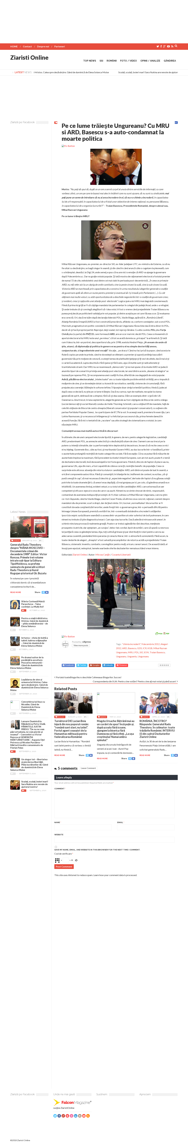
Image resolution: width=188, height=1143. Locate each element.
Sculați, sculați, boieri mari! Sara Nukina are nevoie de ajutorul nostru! (146, 72)
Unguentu (132, 656)
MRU (131, 652)
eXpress (86, 641)
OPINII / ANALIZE (150, 60)
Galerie (103, 717)
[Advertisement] (94, 20)
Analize (17, 540)
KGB (149, 648)
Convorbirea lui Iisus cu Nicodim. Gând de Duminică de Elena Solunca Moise (33, 705)
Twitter (83, 665)
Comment (60, 789)
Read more (59, 755)
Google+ (96, 665)
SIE (141, 652)
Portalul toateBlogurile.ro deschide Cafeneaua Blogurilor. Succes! (88, 677)
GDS (139, 648)
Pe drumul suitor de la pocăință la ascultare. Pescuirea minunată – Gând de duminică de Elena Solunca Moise (26, 662)
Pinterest (123, 665)
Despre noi (43, 46)
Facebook (69, 665)
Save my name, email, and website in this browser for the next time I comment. (97, 850)
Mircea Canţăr (102, 554)
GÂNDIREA (170, 60)
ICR (145, 648)
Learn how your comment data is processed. (115, 875)
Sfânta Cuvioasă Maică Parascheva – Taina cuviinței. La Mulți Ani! (33, 604)
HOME (14, 46)
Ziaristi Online (29, 57)
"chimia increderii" (131, 644)
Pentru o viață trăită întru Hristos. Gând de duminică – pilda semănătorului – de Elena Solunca (34, 622)
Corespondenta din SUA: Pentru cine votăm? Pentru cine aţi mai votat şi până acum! (134, 681)
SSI (101, 60)
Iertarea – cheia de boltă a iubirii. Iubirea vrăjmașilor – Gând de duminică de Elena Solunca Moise (34, 641)
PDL (136, 652)
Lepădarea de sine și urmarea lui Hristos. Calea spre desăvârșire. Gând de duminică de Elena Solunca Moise (29, 684)
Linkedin (109, 665)
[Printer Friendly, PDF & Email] (162, 633)
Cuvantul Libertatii (121, 554)
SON (146, 652)
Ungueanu (121, 656)
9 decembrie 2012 (150, 644)
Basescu (132, 648)
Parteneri (59, 46)
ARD (124, 648)
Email (120, 822)
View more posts (81, 645)
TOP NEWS (89, 60)
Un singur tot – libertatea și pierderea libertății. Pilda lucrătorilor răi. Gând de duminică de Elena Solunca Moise (29, 764)
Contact (27, 46)
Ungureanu (143, 656)
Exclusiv (61, 717)
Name (57, 822)
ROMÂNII (112, 60)
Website (58, 835)
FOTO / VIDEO (128, 60)
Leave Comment (88, 768)
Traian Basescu (157, 652)
